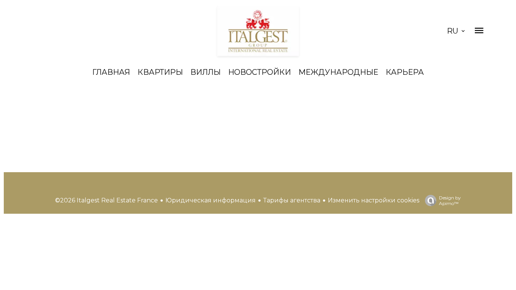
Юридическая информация (210, 200)
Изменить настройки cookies (373, 200)
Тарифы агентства (291, 200)
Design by (450, 200)
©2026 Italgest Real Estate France (106, 200)
